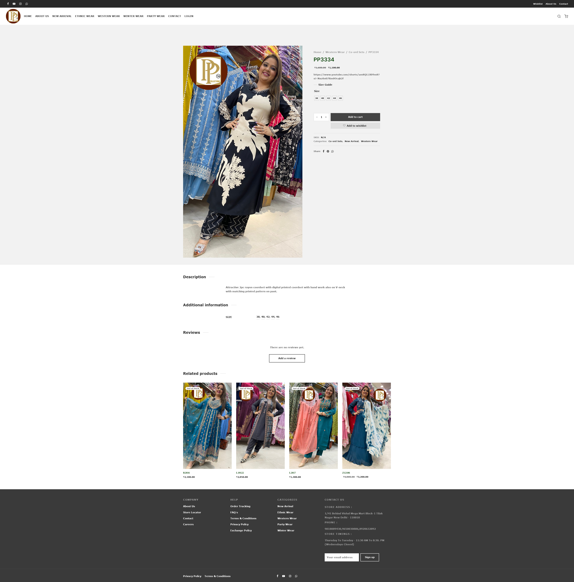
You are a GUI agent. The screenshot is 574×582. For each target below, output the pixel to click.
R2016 (186, 472)
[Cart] (566, 16)
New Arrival (62, 16)
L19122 (240, 472)
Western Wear (109, 16)
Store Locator (192, 512)
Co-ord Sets (356, 52)
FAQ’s (234, 512)
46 (277, 316)
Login (188, 16)
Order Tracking (240, 506)
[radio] (316, 98)
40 (263, 316)
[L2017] (313, 426)
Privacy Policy (239, 524)
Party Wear (156, 16)
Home (28, 16)
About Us (551, 4)
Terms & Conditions (243, 518)
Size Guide (325, 84)
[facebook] (8, 4)
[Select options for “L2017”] (313, 461)
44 (272, 316)
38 (258, 316)
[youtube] (14, 4)
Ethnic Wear (84, 16)
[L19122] (260, 426)
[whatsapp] (26, 4)
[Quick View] (214, 461)
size (317, 91)
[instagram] (20, 4)
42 (268, 316)
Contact (563, 4)
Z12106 (346, 472)
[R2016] (207, 426)
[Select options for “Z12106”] (366, 461)
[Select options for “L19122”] (260, 461)
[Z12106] (366, 426)
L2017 (292, 472)
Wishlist (538, 4)
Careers (188, 524)
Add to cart (355, 117)
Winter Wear (133, 16)
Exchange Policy (241, 530)
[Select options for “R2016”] (207, 461)
